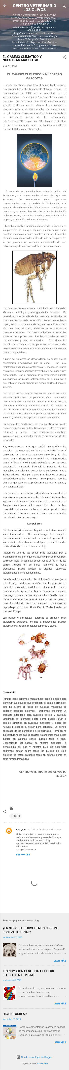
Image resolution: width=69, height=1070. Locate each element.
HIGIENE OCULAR (15, 1014)
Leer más (60, 960)
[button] (64, 57)
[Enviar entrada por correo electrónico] (11, 809)
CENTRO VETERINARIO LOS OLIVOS (34, 7)
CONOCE (16, 816)
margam (21, 829)
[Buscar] (64, 7)
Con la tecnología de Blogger (36, 1057)
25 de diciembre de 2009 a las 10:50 (44, 829)
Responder (23, 854)
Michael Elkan (42, 1063)
